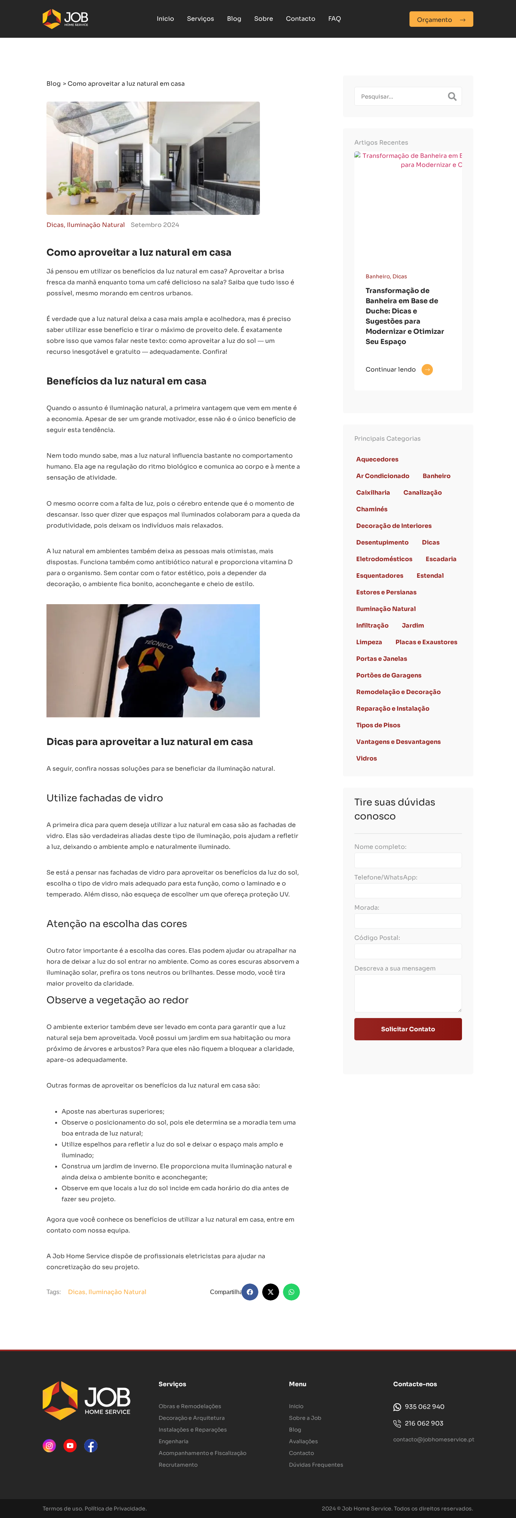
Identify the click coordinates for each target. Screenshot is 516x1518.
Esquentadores (379, 576)
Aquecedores (377, 459)
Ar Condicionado (382, 476)
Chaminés (372, 509)
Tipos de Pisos (378, 725)
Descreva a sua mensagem (395, 968)
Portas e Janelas (381, 659)
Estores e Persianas (386, 592)
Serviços (200, 19)
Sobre (263, 19)
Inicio (165, 19)
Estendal (430, 576)
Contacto (300, 19)
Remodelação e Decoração (398, 692)
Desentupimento (382, 542)
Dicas (55, 225)
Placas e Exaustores (426, 642)
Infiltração (372, 625)
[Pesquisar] (452, 96)
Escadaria (441, 559)
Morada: (366, 908)
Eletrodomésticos (384, 559)
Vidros (366, 758)
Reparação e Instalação (392, 709)
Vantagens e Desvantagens (398, 742)
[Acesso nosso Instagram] (49, 1445)
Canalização (422, 493)
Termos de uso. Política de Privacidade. (95, 1508)
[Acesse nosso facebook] (90, 1445)
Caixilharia (373, 493)
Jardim (413, 625)
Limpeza (369, 642)
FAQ (334, 19)
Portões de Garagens (389, 675)
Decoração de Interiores (394, 526)
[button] (249, 1292)
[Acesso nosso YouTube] (70, 1445)
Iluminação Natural (96, 225)
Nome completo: (380, 847)
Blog (234, 19)
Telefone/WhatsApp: (385, 877)
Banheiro (378, 276)
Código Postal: (377, 938)
